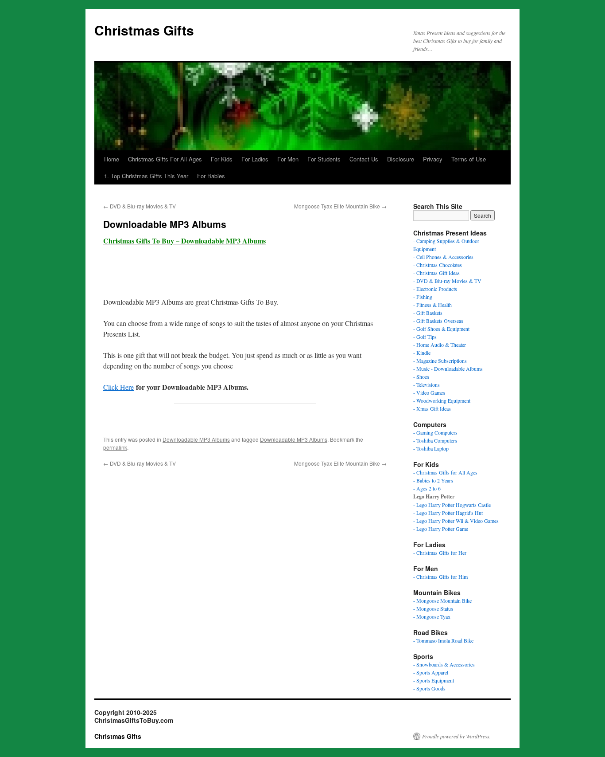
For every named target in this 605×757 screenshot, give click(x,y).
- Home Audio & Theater (439, 344)
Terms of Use (468, 159)
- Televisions (426, 384)
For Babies (211, 176)
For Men (288, 159)
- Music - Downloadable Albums (448, 368)
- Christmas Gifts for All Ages (445, 472)
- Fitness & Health (432, 304)
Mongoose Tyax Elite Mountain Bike (340, 206)
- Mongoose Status (433, 608)
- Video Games (429, 392)
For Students (324, 159)
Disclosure (400, 159)
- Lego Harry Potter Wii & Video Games (456, 520)
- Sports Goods (429, 688)
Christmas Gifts (144, 29)
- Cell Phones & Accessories (443, 256)
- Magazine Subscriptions (440, 360)
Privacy (432, 159)
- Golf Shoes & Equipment (441, 328)
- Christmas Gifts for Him (440, 576)
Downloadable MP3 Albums (196, 439)
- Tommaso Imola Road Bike (443, 640)
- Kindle (421, 352)
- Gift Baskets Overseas (438, 320)
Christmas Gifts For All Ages (165, 159)
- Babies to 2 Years (433, 480)
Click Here (118, 387)
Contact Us (363, 159)
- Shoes (421, 376)
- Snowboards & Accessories (444, 664)
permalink (115, 447)
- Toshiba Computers (435, 440)
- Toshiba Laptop (431, 448)
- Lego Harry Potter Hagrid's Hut (448, 512)
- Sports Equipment (433, 680)
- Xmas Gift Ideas (432, 408)
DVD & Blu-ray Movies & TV (139, 206)
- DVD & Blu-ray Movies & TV (447, 280)
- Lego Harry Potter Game (440, 528)
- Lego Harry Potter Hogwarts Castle (452, 504)
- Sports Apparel (430, 672)
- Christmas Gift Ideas (436, 272)
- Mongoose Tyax (431, 616)
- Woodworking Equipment (441, 400)
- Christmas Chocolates (437, 264)
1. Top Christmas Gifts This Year (146, 176)
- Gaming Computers (435, 432)
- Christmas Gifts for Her (439, 552)
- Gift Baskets (427, 312)
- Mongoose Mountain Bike (442, 600)
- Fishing (422, 296)
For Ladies (254, 159)
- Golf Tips (425, 336)
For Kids (222, 159)
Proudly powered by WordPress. (456, 736)
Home (111, 159)
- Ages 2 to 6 (427, 488)
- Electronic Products (435, 288)
